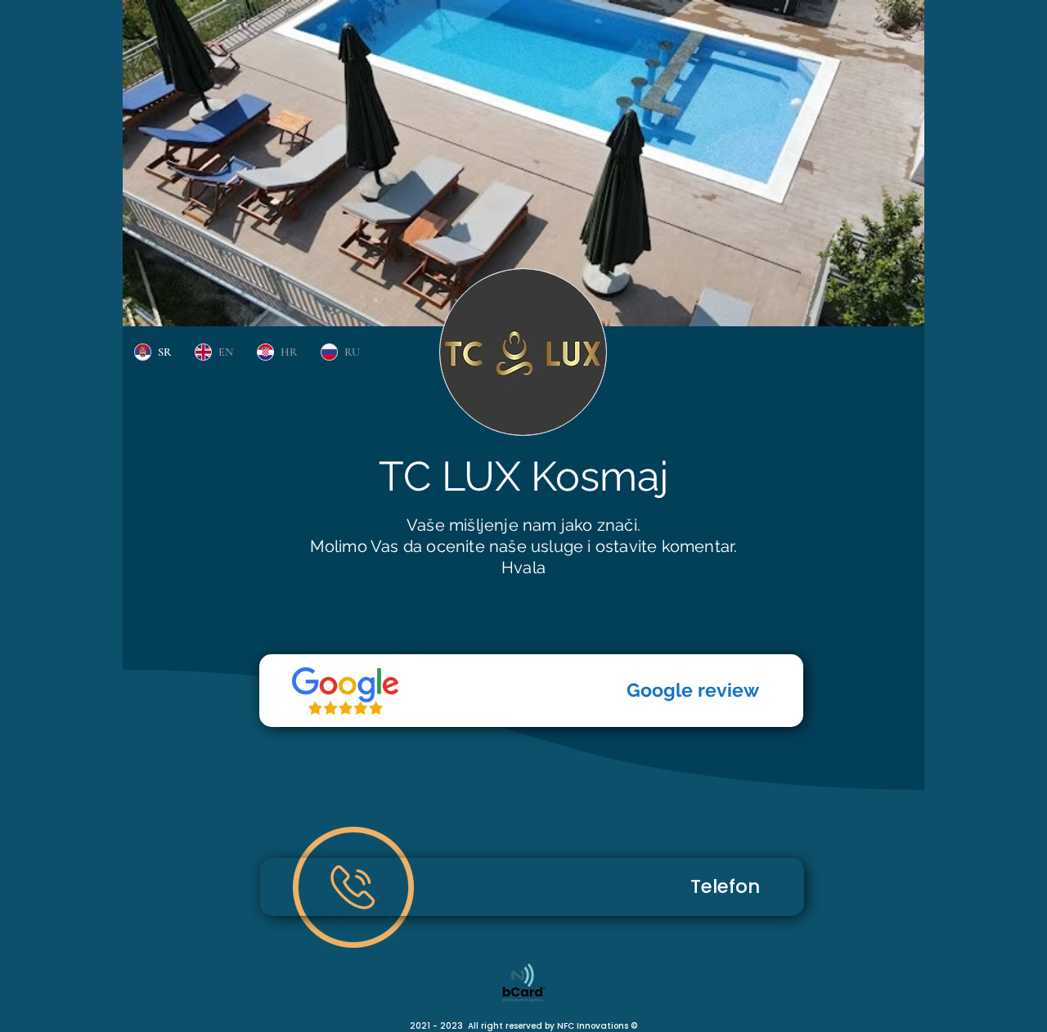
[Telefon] (345, 691)
